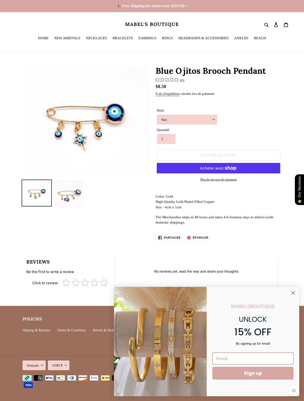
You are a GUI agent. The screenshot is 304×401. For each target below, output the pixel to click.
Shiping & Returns (36, 330)
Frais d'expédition (168, 94)
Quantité (163, 130)
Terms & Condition (71, 330)
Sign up (253, 373)
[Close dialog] (293, 293)
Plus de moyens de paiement (218, 179)
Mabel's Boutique (152, 24)
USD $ (57, 365)
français (33, 365)
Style (160, 110)
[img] (167, 80)
